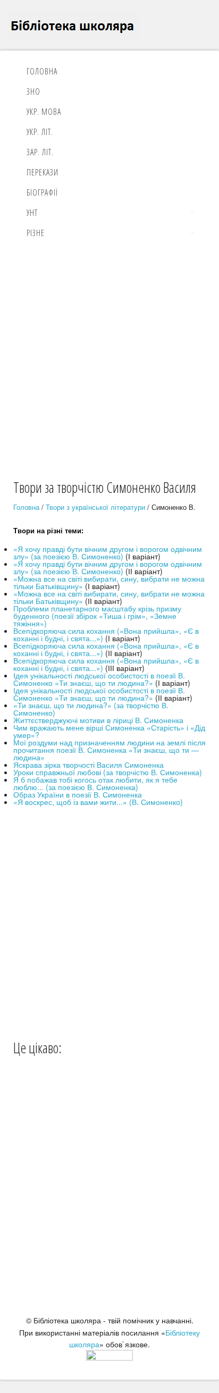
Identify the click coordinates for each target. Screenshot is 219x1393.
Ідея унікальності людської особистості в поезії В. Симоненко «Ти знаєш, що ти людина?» (99, 679)
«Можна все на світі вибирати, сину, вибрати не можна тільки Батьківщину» (109, 582)
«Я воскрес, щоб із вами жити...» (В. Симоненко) (98, 801)
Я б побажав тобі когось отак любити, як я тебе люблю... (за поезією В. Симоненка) (95, 783)
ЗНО (33, 91)
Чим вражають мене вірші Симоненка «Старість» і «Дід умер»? (109, 731)
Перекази (42, 172)
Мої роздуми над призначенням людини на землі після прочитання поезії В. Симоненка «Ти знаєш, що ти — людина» (109, 749)
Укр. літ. (40, 132)
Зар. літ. (40, 152)
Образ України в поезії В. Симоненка (77, 794)
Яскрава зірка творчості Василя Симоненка (88, 764)
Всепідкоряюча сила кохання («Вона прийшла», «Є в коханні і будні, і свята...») (106, 634)
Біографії (42, 192)
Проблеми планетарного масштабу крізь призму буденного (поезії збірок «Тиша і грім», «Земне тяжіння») (97, 615)
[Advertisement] (109, 362)
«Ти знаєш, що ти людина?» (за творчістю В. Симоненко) (91, 709)
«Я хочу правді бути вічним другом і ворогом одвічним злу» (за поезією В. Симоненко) (107, 552)
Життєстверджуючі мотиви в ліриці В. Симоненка (98, 720)
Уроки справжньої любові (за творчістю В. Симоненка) (107, 772)
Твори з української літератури (95, 507)
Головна (42, 71)
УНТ (32, 213)
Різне (36, 233)
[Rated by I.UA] (109, 1357)
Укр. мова (44, 112)
